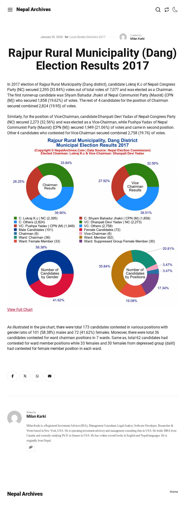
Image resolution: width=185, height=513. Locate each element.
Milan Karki (137, 38)
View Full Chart (20, 309)
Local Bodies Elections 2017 (87, 37)
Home (174, 492)
